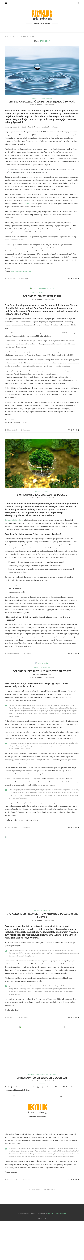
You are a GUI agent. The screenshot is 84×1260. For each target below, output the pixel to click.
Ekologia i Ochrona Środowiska (56, 1213)
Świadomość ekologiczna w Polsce (42, 494)
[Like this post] (69, 278)
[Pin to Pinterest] (76, 278)
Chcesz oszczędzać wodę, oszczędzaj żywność (42, 101)
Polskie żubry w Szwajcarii (42, 296)
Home (6, 36)
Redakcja (39, 104)
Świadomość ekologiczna (14, 520)
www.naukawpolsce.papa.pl (21, 271)
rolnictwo (25, 203)
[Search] (78, 3)
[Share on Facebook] (71, 278)
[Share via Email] (78, 278)
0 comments (24, 278)
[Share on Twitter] (73, 278)
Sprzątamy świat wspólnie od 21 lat (42, 1077)
